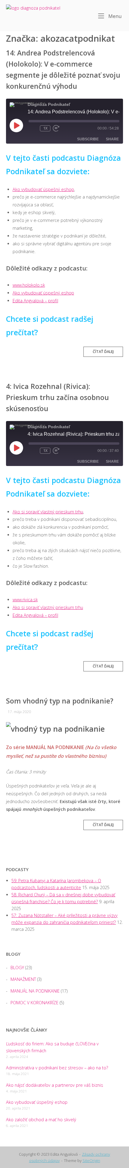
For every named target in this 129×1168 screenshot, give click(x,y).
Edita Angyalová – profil (35, 300)
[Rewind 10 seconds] (33, 128)
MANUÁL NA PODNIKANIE (35, 991)
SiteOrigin (91, 1160)
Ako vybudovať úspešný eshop (43, 189)
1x (45, 128)
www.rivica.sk (25, 599)
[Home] (36, 15)
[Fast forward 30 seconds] (62, 128)
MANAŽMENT (23, 979)
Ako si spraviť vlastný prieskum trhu (48, 512)
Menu (114, 16)
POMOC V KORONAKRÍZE (34, 1002)
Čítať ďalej (105, 353)
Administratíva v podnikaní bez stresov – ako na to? (57, 1068)
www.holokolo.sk (29, 285)
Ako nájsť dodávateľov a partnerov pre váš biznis (54, 1085)
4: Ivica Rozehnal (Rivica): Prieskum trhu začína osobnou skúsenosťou (57, 397)
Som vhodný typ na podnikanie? (59, 701)
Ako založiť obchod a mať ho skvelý (41, 1119)
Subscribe (88, 139)
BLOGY (17, 967)
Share (112, 139)
